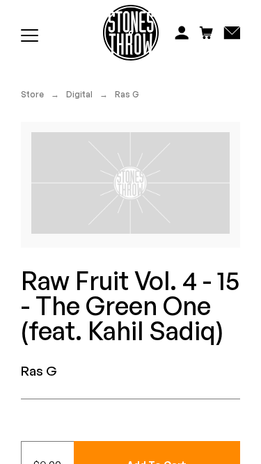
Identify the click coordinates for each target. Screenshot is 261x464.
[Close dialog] (254, 170)
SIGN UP (196, 266)
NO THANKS (196, 286)
